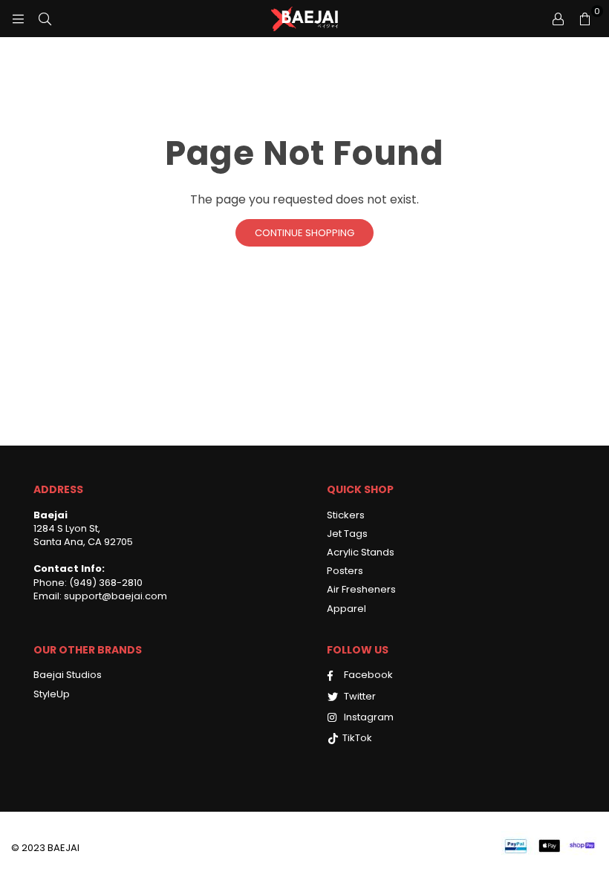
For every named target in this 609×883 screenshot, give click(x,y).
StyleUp (51, 694)
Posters (345, 571)
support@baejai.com (114, 596)
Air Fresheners (361, 589)
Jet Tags (347, 534)
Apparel (346, 609)
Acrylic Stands (360, 552)
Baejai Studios (67, 675)
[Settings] (557, 18)
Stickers (346, 515)
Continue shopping (304, 233)
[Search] (44, 18)
